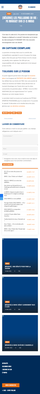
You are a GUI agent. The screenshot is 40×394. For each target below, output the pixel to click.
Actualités (5, 363)
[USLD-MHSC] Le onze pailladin (12, 198)
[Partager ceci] (1, 195)
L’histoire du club (7, 369)
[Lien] (20, 7)
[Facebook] (6, 1)
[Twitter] (3, 1)
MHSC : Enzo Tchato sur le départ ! (13, 176)
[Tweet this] (1, 198)
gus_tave (16, 14)
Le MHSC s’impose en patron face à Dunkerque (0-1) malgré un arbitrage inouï (14, 193)
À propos (4, 373)
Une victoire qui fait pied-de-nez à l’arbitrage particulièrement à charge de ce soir (14, 187)
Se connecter (31, 7)
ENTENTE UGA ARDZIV (24, 78)
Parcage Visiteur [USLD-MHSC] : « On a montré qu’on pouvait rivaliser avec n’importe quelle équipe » (14, 204)
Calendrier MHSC (6, 366)
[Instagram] (8, 2)
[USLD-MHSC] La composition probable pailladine (12, 210)
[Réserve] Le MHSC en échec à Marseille (19, 345)
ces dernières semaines (17, 106)
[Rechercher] (37, 7)
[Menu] (2, 7)
